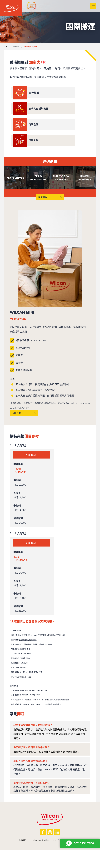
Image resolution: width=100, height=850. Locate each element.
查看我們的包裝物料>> (27, 640)
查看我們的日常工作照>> (42, 644)
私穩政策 (22, 840)
